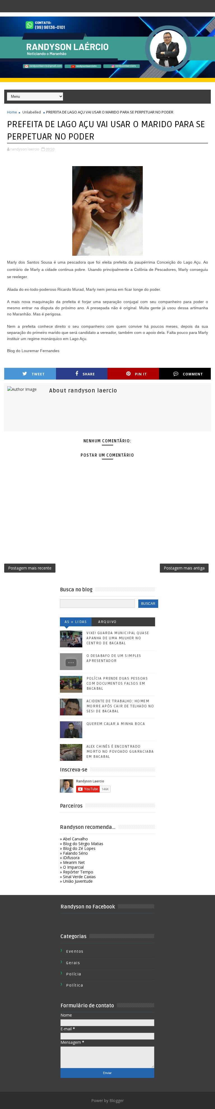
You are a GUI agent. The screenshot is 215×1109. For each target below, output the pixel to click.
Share (89, 374)
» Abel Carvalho (74, 838)
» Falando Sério (74, 853)
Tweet (38, 374)
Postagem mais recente (30, 568)
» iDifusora (70, 857)
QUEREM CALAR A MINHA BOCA (116, 724)
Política (74, 985)
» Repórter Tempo (76, 872)
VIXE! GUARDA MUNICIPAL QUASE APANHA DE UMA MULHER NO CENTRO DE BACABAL (118, 638)
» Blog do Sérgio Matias (81, 843)
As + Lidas (76, 621)
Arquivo (107, 621)
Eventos (75, 951)
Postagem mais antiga (184, 568)
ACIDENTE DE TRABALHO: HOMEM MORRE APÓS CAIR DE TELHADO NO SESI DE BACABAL (120, 706)
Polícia (73, 974)
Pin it (141, 374)
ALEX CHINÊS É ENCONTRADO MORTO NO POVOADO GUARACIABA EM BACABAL (120, 751)
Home (12, 112)
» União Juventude (76, 881)
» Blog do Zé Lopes (77, 848)
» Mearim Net (72, 862)
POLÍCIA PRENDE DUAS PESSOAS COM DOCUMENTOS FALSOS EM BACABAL (117, 683)
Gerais (73, 963)
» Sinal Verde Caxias (78, 876)
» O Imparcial (72, 867)
